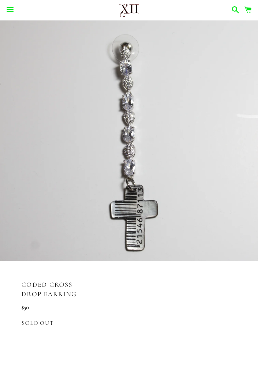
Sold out (37, 322)
